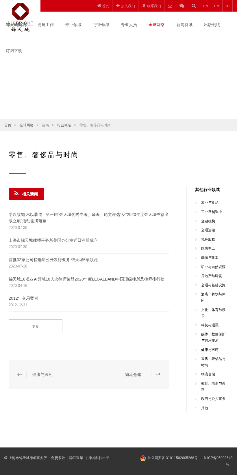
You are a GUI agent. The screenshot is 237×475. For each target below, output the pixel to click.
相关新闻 (30, 194)
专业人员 (129, 24)
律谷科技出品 (98, 458)
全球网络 (157, 24)
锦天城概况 (16, 24)
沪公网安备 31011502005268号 (173, 458)
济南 (45, 125)
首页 (7, 125)
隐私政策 (76, 458)
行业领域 (101, 24)
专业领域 (73, 24)
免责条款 (58, 458)
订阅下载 (14, 50)
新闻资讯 (184, 24)
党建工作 (46, 24)
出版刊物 (212, 24)
